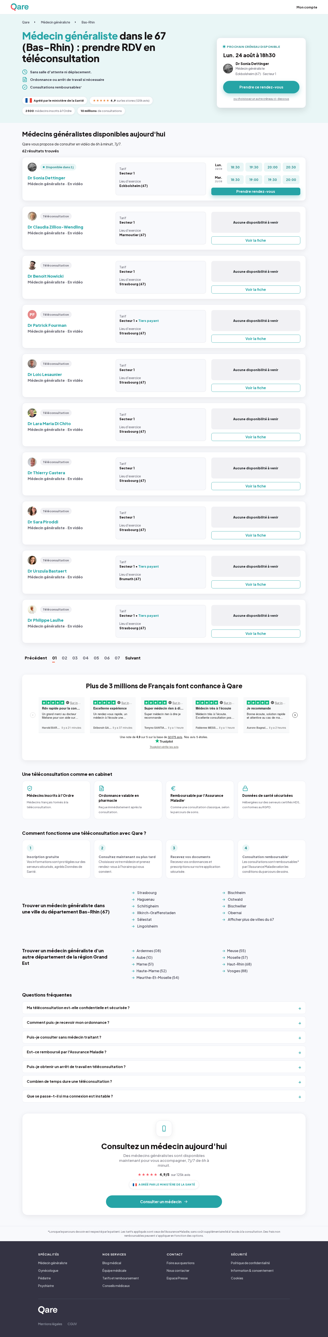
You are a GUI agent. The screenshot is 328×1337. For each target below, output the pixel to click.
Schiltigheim (148, 906)
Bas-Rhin (88, 22)
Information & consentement (252, 1270)
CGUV (72, 1324)
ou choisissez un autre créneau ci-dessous (261, 99)
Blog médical (111, 1263)
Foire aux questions (181, 1263)
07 (117, 657)
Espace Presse (177, 1278)
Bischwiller (237, 906)
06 (107, 657)
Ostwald (235, 899)
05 (96, 657)
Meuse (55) (236, 950)
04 (86, 657)
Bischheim (236, 892)
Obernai (235, 912)
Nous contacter (178, 1270)
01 (54, 657)
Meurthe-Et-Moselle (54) (158, 977)
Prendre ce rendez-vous (261, 87)
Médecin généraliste (55, 22)
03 (75, 657)
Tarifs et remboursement (120, 1278)
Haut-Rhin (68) (239, 964)
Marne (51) (145, 964)
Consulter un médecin (160, 1201)
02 (64, 657)
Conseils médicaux (116, 1286)
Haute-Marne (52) (151, 970)
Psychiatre (46, 1286)
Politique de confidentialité (250, 1263)
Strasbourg (147, 892)
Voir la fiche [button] (255, 240)
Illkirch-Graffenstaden (156, 912)
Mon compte (307, 7)
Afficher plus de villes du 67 (251, 919)
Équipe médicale (114, 1270)
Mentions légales (50, 1324)
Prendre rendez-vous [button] (255, 191)
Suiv (133, 657)
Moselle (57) (237, 957)
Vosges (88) (237, 970)
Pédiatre (44, 1278)
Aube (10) (144, 957)
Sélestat (144, 919)
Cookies (237, 1278)
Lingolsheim (147, 926)
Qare (25, 22)
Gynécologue (48, 1270)
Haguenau (145, 899)
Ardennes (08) (149, 950)
